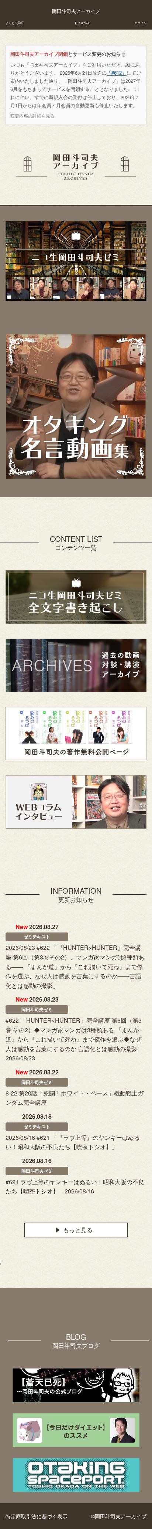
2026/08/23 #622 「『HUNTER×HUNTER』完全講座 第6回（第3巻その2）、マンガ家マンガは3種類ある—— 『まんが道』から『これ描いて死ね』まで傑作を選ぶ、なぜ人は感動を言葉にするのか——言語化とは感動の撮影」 (75, 966)
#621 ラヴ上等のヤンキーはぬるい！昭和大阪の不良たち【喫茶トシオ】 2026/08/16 (75, 1187)
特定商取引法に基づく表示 (37, 1516)
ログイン (140, 23)
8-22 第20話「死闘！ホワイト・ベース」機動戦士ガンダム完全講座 (75, 1098)
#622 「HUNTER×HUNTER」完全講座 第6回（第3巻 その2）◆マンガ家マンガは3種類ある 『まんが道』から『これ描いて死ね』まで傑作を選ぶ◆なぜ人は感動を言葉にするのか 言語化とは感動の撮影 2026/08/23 (74, 1039)
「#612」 (117, 72)
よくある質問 (14, 23)
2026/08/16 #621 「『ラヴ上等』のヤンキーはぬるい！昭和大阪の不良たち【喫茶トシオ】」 (73, 1142)
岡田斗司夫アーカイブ (76, 11)
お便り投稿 (82, 23)
